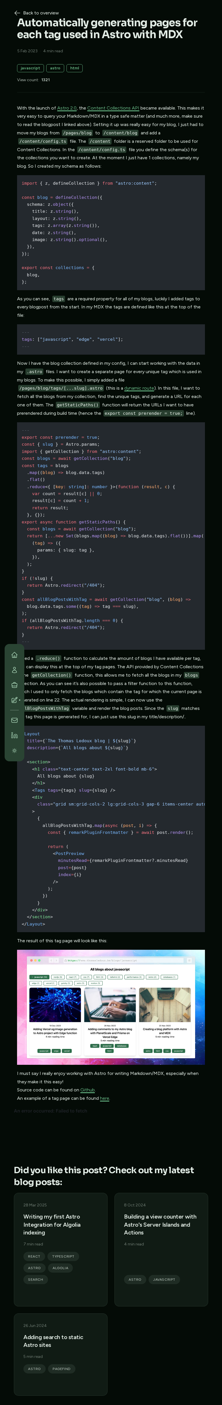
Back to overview (41, 13)
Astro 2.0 (67, 108)
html (74, 68)
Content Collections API (113, 108)
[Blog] (14, 700)
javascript (30, 68)
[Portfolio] (14, 685)
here (104, 1098)
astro (55, 68)
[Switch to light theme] (14, 750)
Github (87, 1090)
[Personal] (14, 670)
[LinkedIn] (14, 735)
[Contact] (14, 720)
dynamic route (139, 388)
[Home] (14, 655)
